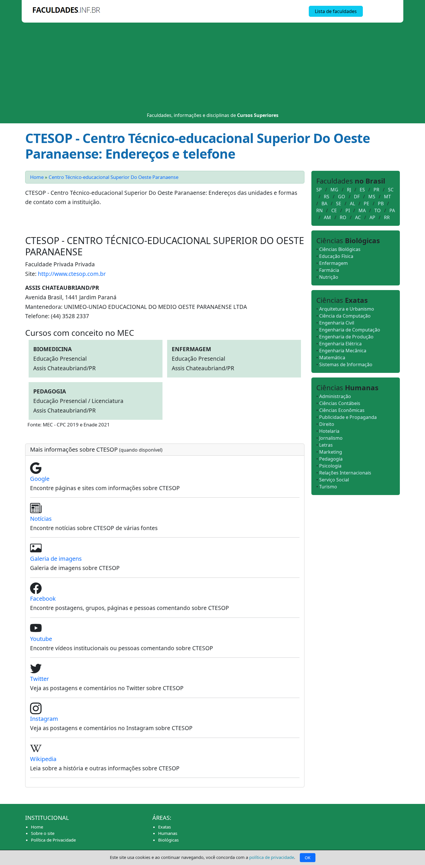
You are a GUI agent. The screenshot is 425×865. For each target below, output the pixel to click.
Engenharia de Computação (349, 330)
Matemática (332, 357)
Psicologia (330, 466)
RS (326, 196)
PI (347, 210)
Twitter (39, 679)
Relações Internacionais (345, 473)
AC (358, 217)
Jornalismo (331, 438)
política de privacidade (271, 857)
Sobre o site (42, 833)
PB (381, 203)
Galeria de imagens (56, 558)
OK (307, 857)
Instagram (44, 719)
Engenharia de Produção (346, 336)
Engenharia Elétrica (340, 343)
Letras (326, 445)
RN (319, 210)
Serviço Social (334, 480)
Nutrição (328, 277)
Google (39, 479)
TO (377, 210)
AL (352, 203)
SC (390, 189)
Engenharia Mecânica (342, 350)
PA (392, 210)
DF (357, 196)
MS (371, 196)
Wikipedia (43, 759)
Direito (326, 424)
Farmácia (329, 270)
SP (319, 189)
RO (343, 217)
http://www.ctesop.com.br (72, 274)
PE (366, 203)
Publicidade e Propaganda (348, 417)
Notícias (41, 519)
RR (387, 217)
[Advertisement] (212, 66)
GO (341, 196)
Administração (335, 396)
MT (387, 196)
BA (324, 203)
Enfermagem (333, 263)
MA (362, 210)
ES (362, 189)
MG (334, 189)
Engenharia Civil (336, 323)
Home (37, 177)
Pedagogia (331, 459)
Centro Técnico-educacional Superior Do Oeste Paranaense (113, 177)
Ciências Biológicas (340, 249)
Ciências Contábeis (339, 403)
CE (334, 210)
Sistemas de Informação (345, 364)
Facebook (43, 598)
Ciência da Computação (345, 316)
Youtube (41, 639)
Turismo (328, 486)
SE (338, 203)
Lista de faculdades (336, 11)
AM (327, 217)
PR (376, 189)
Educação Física (336, 256)
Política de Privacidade (53, 840)
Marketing (330, 452)
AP (372, 217)
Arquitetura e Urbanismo (346, 309)
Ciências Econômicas (342, 410)
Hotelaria (329, 431)
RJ (349, 189)
